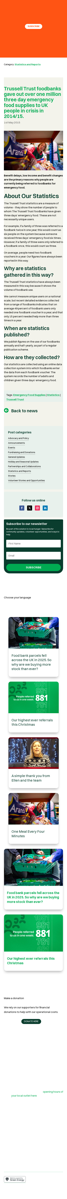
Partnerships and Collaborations (24, 466)
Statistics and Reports (28, 64)
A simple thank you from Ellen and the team (31, 778)
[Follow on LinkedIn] (45, 508)
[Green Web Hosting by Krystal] (15, 1181)
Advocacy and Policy (18, 438)
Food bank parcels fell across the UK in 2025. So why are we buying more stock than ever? (31, 662)
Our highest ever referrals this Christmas (32, 722)
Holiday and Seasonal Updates (23, 462)
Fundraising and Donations (21, 452)
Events (11, 448)
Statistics (53, 394)
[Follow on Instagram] (37, 508)
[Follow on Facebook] (21, 508)
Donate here (31, 1021)
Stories (12, 476)
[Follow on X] (29, 508)
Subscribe (34, 26)
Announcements (16, 443)
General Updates (16, 457)
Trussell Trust (15, 399)
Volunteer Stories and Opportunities (26, 480)
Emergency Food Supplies (29, 394)
